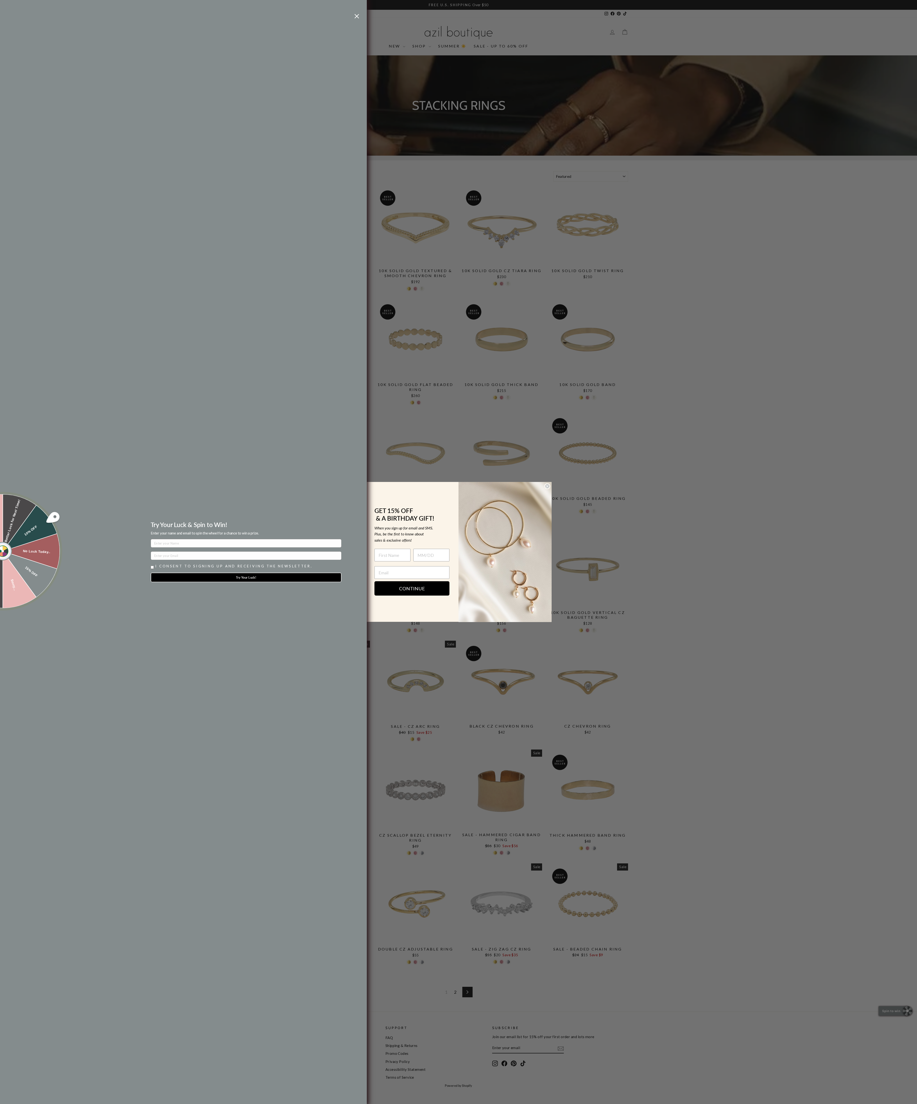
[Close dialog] (547, 486)
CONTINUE (412, 589)
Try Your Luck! (246, 577)
